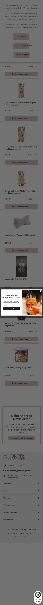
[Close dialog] (41, 291)
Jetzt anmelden (11, 308)
